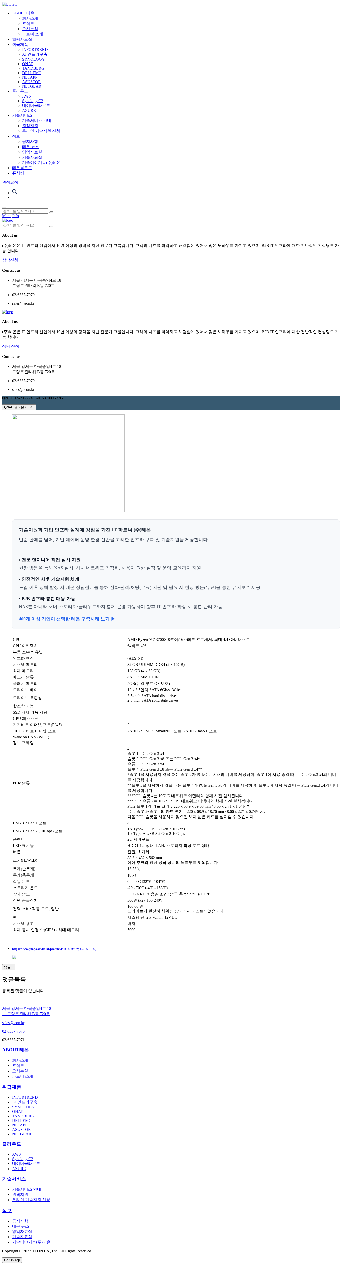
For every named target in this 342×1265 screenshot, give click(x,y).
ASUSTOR (31, 82)
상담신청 (10, 260)
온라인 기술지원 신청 (41, 131)
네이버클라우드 (36, 105)
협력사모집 (22, 39)
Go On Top (12, 1260)
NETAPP (29, 77)
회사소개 (30, 18)
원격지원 (30, 126)
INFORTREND (35, 49)
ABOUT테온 (23, 13)
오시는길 (30, 29)
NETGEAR (31, 86)
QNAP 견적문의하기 (19, 407)
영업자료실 (32, 152)
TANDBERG (33, 68)
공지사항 (30, 141)
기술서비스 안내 (36, 120)
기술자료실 (32, 157)
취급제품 (20, 44)
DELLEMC (31, 73)
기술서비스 (22, 115)
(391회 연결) (54, 949)
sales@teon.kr (13, 1023)
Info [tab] (15, 216)
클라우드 (20, 91)
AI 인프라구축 (34, 54)
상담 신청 (10, 346)
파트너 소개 (32, 34)
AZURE (29, 110)
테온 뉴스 (30, 147)
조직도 (28, 23)
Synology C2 (32, 101)
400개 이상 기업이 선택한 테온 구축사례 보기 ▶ (67, 618)
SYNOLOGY (33, 59)
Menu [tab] (6, 216)
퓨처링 (18, 173)
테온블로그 (22, 168)
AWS (26, 96)
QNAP (27, 64)
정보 (16, 136)
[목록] (14, 958)
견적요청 (10, 182)
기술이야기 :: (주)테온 (41, 162)
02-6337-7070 (13, 1031)
